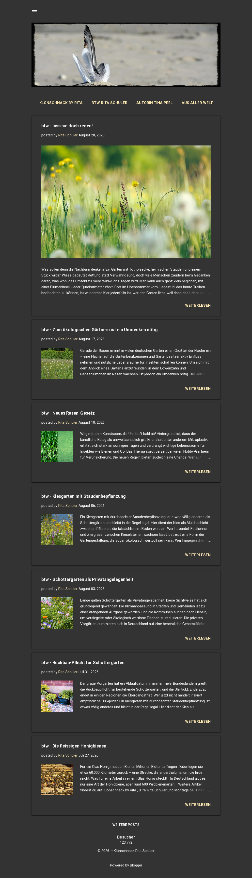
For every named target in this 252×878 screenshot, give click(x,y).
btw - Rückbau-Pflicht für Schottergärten (83, 662)
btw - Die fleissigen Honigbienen (73, 745)
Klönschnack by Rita (61, 103)
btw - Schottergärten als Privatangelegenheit (87, 579)
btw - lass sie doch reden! (67, 125)
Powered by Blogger (126, 865)
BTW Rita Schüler (109, 103)
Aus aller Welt (197, 103)
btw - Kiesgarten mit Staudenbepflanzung (83, 496)
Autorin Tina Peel (154, 103)
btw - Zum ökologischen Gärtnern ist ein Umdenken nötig (99, 329)
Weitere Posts (126, 825)
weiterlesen (198, 305)
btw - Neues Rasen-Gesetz (68, 413)
